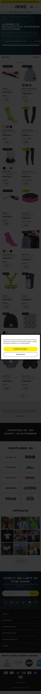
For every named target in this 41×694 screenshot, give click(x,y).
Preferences (20, 354)
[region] (20, 347)
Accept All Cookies (20, 349)
